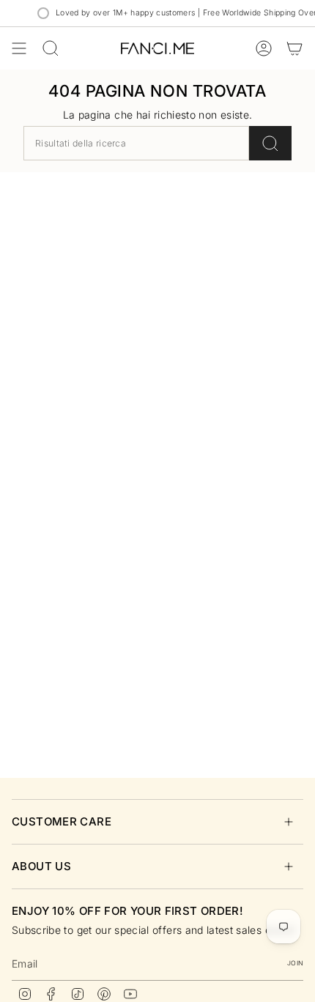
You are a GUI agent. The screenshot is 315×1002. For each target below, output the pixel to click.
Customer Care (61, 821)
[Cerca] (270, 143)
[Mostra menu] (19, 48)
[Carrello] (294, 48)
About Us (41, 866)
